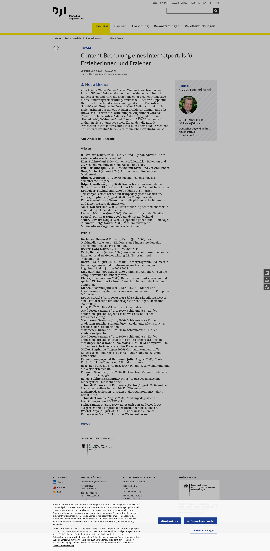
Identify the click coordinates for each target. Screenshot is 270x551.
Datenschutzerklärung (64, 545)
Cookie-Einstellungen (203, 530)
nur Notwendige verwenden (200, 520)
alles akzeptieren (169, 520)
